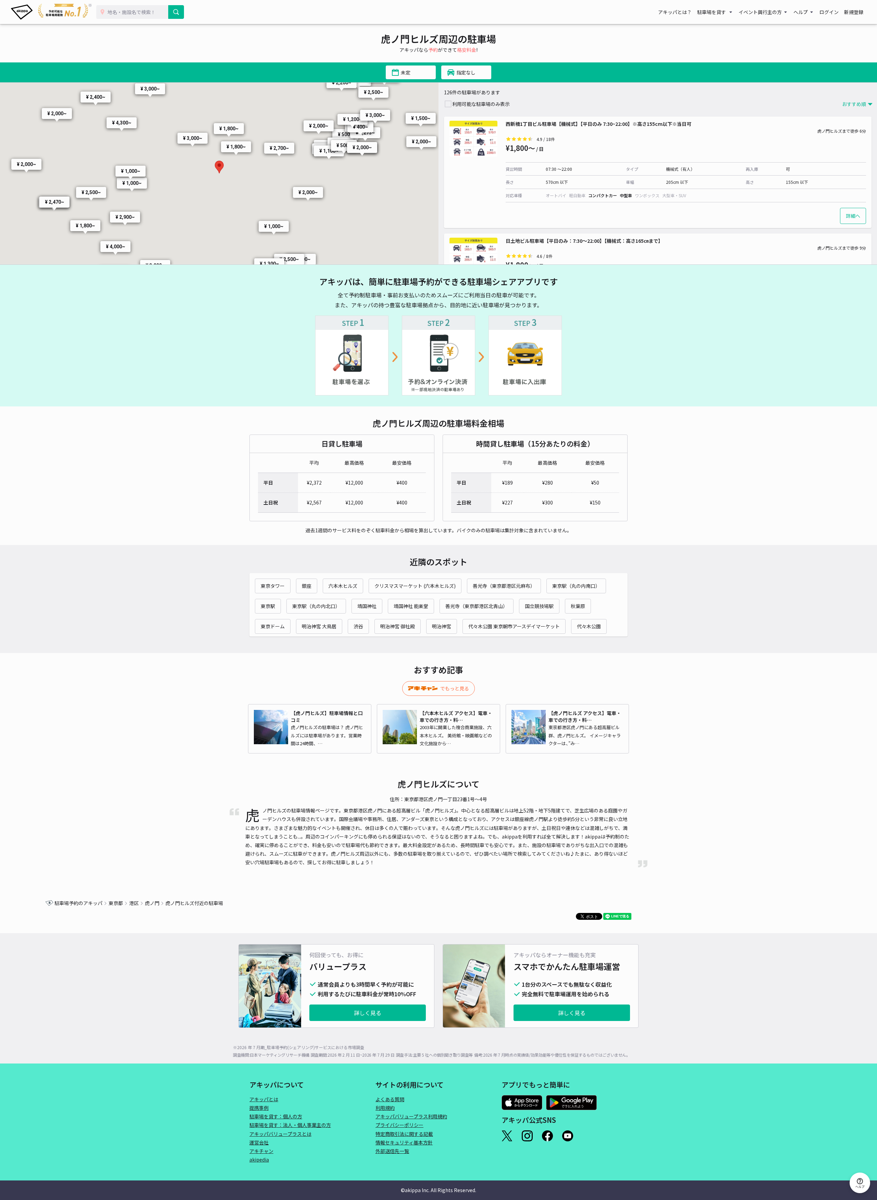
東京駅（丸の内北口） (316, 606)
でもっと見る (454, 688)
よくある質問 (389, 1099)
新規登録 (853, 12)
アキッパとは (263, 1099)
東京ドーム (273, 626)
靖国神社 (366, 606)
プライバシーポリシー (399, 1124)
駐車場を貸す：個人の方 (275, 1116)
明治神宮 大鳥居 (319, 626)
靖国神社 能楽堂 (411, 606)
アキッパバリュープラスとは (280, 1133)
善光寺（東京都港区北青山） (476, 606)
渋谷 (358, 626)
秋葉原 (578, 606)
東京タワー (273, 585)
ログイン (829, 12)
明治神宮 (441, 626)
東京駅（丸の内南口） (576, 585)
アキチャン (261, 1151)
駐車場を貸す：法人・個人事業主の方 (290, 1124)
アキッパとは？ (675, 12)
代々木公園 (589, 626)
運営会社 (259, 1142)
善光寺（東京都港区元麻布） (504, 585)
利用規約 (385, 1107)
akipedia (259, 1159)
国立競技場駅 (539, 606)
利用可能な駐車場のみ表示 (481, 103)
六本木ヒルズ (343, 585)
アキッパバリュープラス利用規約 (411, 1116)
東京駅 (268, 606)
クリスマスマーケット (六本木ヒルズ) (415, 585)
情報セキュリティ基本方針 (404, 1142)
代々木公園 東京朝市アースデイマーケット (514, 626)
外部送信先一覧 (392, 1151)
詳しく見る (367, 1013)
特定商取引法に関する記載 (404, 1133)
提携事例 (259, 1107)
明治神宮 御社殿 (397, 626)
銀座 (306, 585)
